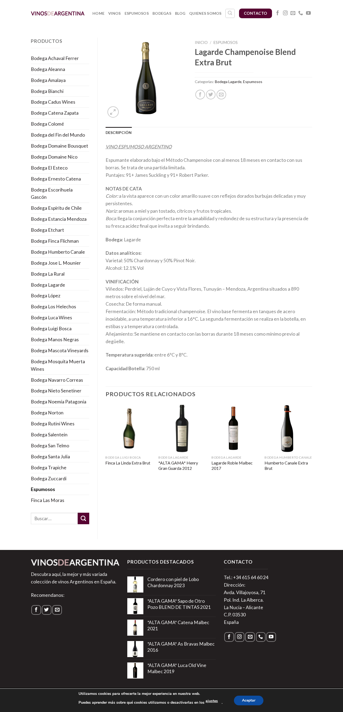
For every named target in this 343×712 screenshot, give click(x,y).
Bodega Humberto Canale (58, 252)
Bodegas (161, 13)
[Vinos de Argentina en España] (57, 13)
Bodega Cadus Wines (53, 102)
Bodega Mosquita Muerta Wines (58, 365)
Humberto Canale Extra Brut (286, 465)
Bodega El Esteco (49, 168)
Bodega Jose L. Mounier (56, 263)
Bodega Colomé (47, 124)
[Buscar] (230, 13)
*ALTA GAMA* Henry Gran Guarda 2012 (178, 465)
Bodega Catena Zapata (55, 113)
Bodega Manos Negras (55, 339)
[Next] (312, 443)
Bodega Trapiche (48, 467)
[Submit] (83, 518)
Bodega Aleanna (48, 69)
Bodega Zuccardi (48, 478)
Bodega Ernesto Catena (56, 179)
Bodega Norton (47, 412)
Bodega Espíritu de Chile (56, 208)
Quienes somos (205, 13)
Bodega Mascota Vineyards (59, 350)
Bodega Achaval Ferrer (55, 58)
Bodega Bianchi (47, 91)
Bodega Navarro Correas (57, 380)
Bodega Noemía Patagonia (58, 401)
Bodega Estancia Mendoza (59, 219)
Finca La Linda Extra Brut (127, 462)
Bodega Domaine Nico (54, 157)
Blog (180, 13)
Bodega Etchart (47, 230)
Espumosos (137, 13)
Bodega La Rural (48, 274)
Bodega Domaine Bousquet (59, 146)
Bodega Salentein (49, 434)
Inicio (201, 42)
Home (98, 13)
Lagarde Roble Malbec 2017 (231, 465)
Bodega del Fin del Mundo (58, 135)
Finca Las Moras (47, 500)
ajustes (212, 700)
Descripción (119, 132)
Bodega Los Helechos (53, 306)
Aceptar (248, 700)
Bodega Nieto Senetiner (56, 391)
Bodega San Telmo (50, 445)
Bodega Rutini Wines (52, 423)
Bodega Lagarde (48, 285)
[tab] (119, 132)
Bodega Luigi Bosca (51, 328)
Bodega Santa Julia (50, 456)
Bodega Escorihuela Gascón (52, 193)
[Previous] (106, 443)
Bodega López (45, 295)
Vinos (114, 13)
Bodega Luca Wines (51, 317)
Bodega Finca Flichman (55, 241)
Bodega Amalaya (48, 80)
